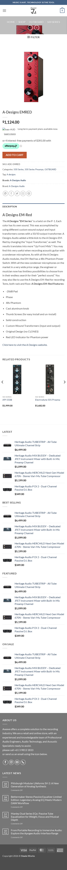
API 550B (7, 399)
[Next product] (30, 27)
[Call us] (23, 762)
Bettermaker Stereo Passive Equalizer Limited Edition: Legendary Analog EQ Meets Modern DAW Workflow (36, 799)
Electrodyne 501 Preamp (47, 399)
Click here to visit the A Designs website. (24, 344)
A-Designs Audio (18, 180)
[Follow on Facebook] (5, 762)
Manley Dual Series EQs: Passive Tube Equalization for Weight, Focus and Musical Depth (35, 816)
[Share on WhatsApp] (5, 193)
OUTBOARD (36, 21)
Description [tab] (9, 206)
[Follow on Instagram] (11, 762)
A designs (11, 174)
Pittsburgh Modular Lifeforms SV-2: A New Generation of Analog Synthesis (35, 785)
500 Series (53, 21)
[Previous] (3, 388)
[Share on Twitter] (17, 193)
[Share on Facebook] (11, 193)
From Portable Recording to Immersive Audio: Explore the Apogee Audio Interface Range (36, 832)
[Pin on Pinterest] (29, 193)
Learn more (10, 133)
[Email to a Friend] (23, 193)
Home (11, 21)
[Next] (64, 388)
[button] (4, 11)
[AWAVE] (33, 10)
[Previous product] (36, 27)
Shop (22, 21)
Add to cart (15, 154)
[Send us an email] (17, 762)
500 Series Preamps (34, 169)
